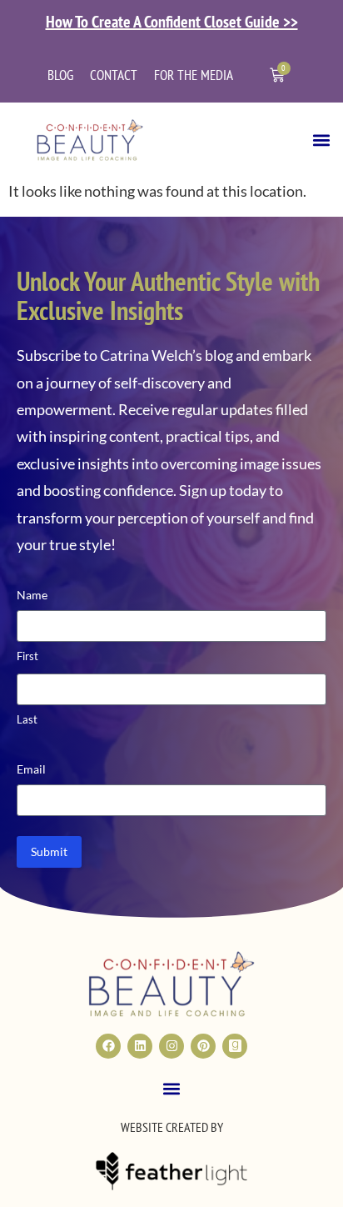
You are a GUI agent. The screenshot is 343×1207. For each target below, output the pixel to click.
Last (27, 719)
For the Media (193, 75)
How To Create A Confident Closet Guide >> (172, 22)
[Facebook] (108, 1046)
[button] (321, 139)
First (27, 656)
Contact (113, 75)
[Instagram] (171, 1046)
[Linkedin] (139, 1046)
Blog (60, 75)
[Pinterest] (203, 1046)
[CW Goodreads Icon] (234, 1046)
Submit (49, 851)
